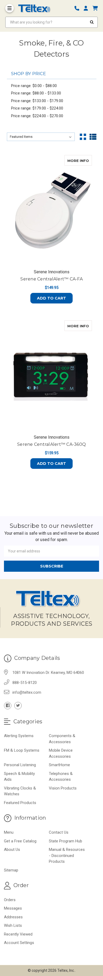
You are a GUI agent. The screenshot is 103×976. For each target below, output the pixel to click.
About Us (12, 849)
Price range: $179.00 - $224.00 (37, 108)
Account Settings (19, 942)
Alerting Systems (19, 735)
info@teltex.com (26, 692)
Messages (13, 908)
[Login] (88, 8)
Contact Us (58, 832)
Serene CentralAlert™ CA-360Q (51, 444)
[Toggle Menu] (9, 8)
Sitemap (11, 870)
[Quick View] (86, 160)
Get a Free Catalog (20, 841)
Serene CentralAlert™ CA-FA (51, 279)
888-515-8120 (24, 682)
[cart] (95, 8)
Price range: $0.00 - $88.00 (34, 85)
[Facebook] (7, 705)
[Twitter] (18, 705)
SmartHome (59, 764)
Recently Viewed (18, 934)
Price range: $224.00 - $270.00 (37, 116)
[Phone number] (78, 8)
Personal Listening (20, 764)
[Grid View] (83, 137)
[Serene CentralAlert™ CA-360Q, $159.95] (52, 375)
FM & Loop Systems (21, 750)
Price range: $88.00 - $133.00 (36, 93)
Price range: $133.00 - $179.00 (37, 100)
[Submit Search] (92, 22)
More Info (79, 160)
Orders (10, 899)
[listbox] (41, 137)
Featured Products (20, 802)
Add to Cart (51, 298)
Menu (8, 832)
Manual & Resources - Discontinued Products (67, 855)
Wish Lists (13, 925)
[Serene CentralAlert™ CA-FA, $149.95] (52, 210)
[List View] (93, 136)
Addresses (13, 917)
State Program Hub (65, 841)
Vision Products (63, 788)
